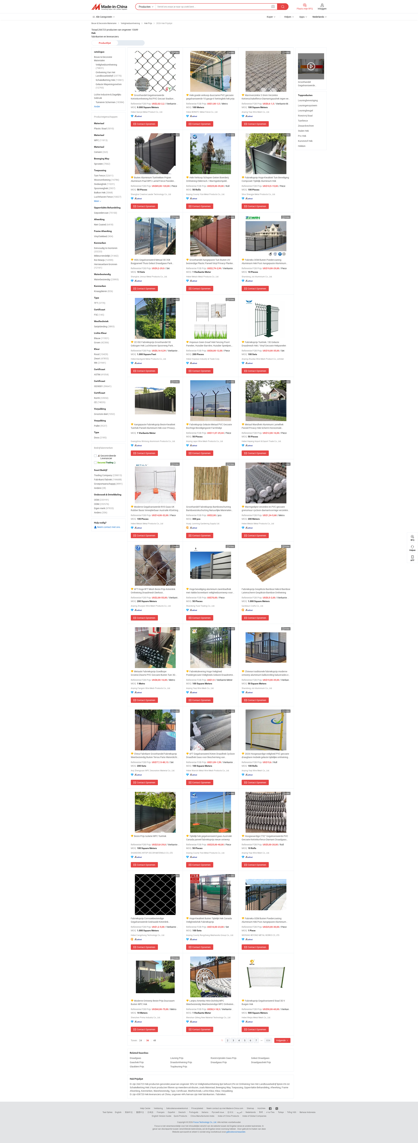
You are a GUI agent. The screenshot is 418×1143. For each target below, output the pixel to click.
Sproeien (102, 163)
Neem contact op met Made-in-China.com (225, 1108)
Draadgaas (135, 1058)
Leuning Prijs (176, 1058)
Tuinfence (303, 120)
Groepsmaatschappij (108, 483)
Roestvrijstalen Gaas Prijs (223, 1058)
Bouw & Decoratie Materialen (103, 58)
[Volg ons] (276, 1108)
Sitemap (250, 1108)
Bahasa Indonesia (307, 1112)
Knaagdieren (103, 291)
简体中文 (129, 1112)
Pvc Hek (302, 135)
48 (154, 1040)
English (118, 1112)
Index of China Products (228, 1116)
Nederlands (251, 1112)
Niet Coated (103, 224)
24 (140, 1040)
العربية (239, 1112)
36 (147, 1040)
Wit (100, 362)
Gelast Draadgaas (260, 1058)
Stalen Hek (303, 130)
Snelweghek (104, 184)
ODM (101, 504)
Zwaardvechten (306, 125)
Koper (270, 16)
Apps (302, 16)
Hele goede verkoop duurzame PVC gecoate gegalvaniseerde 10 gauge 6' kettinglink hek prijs (210, 97)
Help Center (145, 1108)
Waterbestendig (106, 279)
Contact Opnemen (146, 123)
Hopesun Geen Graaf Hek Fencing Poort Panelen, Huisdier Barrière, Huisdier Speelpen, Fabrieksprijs (209, 344)
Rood (101, 354)
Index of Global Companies (254, 1116)
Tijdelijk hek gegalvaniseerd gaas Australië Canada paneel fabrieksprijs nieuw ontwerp (209, 837)
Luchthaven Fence (107, 196)
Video (176, 52)
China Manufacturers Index (202, 1116)
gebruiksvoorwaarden (235, 1131)
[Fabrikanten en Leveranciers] (109, 6)
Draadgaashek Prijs (261, 1062)
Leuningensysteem (307, 105)
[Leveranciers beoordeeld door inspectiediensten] (108, 457)
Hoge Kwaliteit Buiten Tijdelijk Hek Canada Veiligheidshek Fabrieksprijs (209, 920)
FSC (99, 314)
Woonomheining (106, 179)
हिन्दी (261, 1112)
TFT (99, 302)
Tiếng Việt (291, 1112)
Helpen (287, 16)
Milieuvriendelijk (106, 255)
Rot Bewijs (103, 259)
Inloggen (322, 8)
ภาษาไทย (270, 1112)
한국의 (230, 1112)
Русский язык (218, 1112)
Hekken (301, 145)
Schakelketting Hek (110, 80)
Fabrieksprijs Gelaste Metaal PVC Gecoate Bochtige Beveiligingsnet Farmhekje (209, 426)
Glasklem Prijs (137, 1066)
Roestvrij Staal (305, 115)
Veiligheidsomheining (106, 66)
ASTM (101, 374)
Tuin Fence (103, 175)
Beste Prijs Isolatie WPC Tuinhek (150, 836)
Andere (100, 488)
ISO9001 (103, 386)
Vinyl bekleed (103, 236)
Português (193, 1112)
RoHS (101, 398)
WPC (101, 140)
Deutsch (182, 1112)
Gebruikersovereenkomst (177, 1108)
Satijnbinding (104, 326)
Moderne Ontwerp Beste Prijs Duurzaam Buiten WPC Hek (153, 1002)
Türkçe (281, 1112)
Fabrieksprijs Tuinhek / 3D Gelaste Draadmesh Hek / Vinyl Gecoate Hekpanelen (264, 344)
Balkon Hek (103, 192)
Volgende (281, 1040)
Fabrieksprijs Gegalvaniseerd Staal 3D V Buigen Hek (263, 1002)
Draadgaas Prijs (219, 1062)
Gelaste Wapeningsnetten (109, 86)
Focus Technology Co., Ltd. (205, 1122)
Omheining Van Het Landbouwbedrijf (109, 74)
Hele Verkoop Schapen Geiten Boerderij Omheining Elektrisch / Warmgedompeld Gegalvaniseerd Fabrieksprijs (207, 179)
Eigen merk (104, 508)
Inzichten (261, 1108)
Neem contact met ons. (109, 527)
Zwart (101, 358)
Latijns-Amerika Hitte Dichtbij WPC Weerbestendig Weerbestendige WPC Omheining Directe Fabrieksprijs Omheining (210, 1002)
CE (99, 402)
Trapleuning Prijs (178, 1066)
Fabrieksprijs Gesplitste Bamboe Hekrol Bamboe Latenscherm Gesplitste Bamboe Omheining (266, 591)
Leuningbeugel (305, 110)
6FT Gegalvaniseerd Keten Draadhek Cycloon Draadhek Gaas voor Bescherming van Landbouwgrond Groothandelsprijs (210, 755)
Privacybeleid (197, 1108)
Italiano (205, 1112)
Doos (100, 437)
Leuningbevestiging (308, 100)
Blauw (101, 338)
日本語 (150, 1112)
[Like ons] (270, 1108)
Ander (97, 106)
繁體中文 (140, 1112)
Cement (101, 152)
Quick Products (180, 1116)
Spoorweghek (104, 188)
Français (160, 1112)
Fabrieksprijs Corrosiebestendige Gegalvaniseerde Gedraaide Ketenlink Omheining (149, 920)
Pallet (100, 425)
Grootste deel (104, 414)
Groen (101, 342)
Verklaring (158, 1108)
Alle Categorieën (104, 16)
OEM (101, 499)
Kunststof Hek (305, 140)
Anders (100, 512)
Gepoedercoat (105, 212)
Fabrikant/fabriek (108, 479)
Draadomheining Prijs (181, 1062)
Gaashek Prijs (137, 1062)
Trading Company (108, 475)
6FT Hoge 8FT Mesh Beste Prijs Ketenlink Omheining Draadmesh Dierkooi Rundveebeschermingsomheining (153, 591)
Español (171, 1112)
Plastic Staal (104, 128)
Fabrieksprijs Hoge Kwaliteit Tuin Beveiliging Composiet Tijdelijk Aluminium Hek (265, 179)
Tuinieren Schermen (110, 102)
